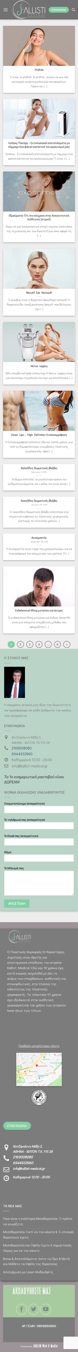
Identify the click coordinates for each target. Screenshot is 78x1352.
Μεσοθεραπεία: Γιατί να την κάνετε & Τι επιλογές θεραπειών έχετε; (38, 1234)
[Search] (73, 10)
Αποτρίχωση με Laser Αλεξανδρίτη (28, 1272)
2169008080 (22, 748)
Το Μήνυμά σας (14, 868)
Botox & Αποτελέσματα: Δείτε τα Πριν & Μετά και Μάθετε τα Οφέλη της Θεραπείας (36, 1261)
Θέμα (7, 852)
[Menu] (5, 10)
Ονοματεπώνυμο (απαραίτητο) (24, 803)
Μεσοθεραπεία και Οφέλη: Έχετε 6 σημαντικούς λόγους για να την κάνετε (37, 1248)
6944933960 (22, 754)
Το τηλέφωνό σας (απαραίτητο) (24, 820)
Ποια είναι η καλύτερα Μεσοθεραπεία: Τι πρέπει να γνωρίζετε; (37, 1221)
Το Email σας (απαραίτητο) (21, 836)
